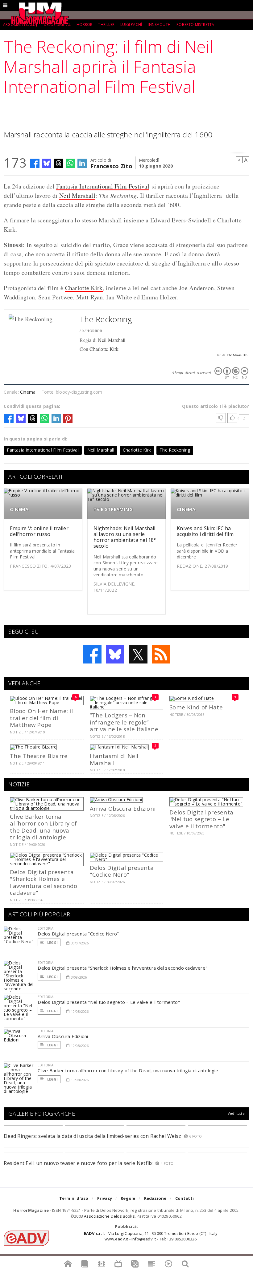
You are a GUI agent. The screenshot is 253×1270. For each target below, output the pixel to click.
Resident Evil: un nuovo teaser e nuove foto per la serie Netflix (79, 1163)
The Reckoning (106, 319)
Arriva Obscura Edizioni (123, 808)
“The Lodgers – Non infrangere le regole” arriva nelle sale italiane (124, 722)
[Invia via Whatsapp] (70, 163)
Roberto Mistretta (195, 24)
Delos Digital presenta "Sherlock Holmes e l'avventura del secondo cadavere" (43, 882)
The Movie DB (237, 355)
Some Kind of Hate (196, 707)
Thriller (106, 24)
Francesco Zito (111, 165)
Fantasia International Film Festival (102, 186)
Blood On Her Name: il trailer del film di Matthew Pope (41, 717)
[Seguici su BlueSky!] (115, 654)
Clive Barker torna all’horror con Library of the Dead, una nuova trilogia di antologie (43, 827)
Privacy (104, 1198)
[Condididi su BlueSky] (46, 163)
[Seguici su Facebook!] (92, 654)
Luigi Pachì (131, 24)
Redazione (155, 1198)
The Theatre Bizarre (39, 756)
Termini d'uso (74, 1198)
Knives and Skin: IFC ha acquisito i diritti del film (205, 531)
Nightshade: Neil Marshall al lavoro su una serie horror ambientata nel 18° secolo (124, 537)
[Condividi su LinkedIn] (82, 163)
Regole (128, 1198)
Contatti (184, 1198)
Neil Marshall (77, 195)
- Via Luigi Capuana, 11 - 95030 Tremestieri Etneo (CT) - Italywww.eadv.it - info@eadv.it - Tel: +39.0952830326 (151, 1236)
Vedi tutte (236, 1113)
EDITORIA (45, 928)
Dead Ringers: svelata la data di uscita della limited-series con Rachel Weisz (92, 1136)
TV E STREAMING (113, 509)
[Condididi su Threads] (58, 163)
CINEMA (19, 509)
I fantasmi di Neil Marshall (114, 759)
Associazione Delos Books (109, 1216)
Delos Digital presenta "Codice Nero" (122, 871)
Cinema (27, 392)
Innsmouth (159, 24)
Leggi (52, 942)
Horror (84, 24)
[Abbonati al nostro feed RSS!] (161, 654)
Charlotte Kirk (84, 288)
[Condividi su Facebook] (35, 163)
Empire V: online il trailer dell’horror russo (39, 531)
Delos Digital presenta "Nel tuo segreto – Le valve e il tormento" (201, 819)
